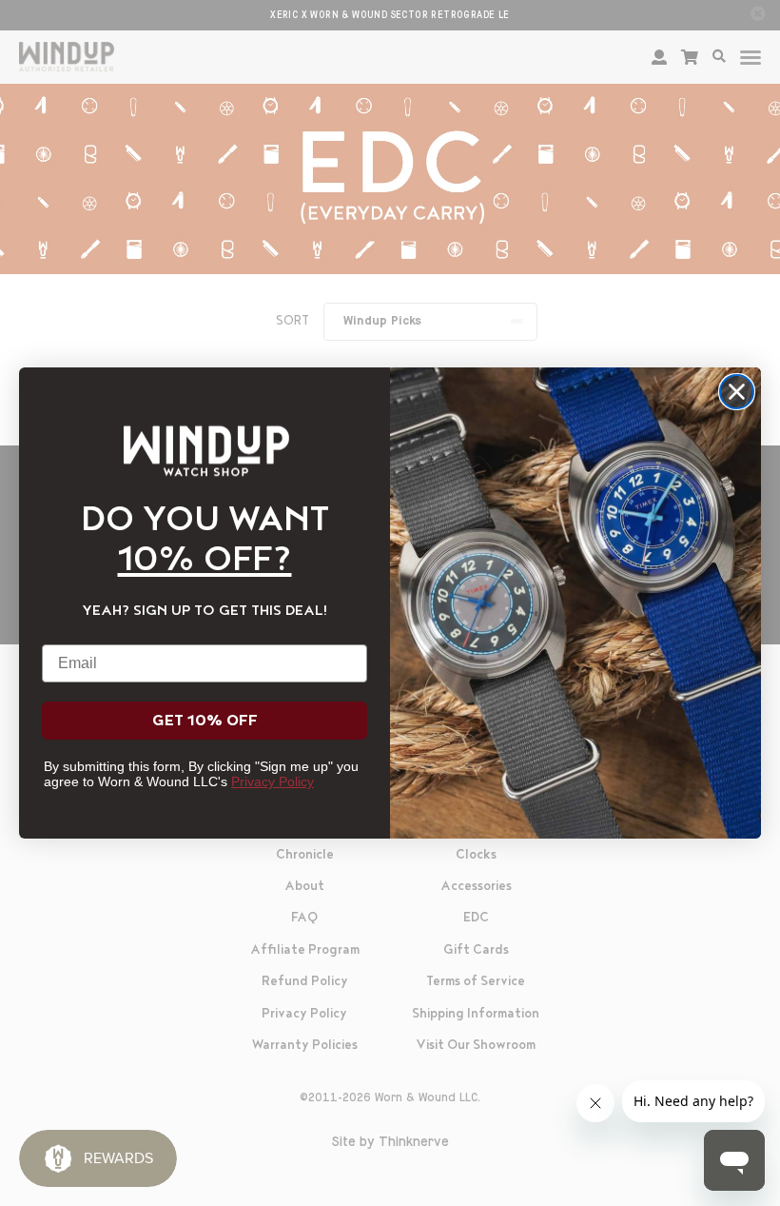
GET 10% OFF (205, 720)
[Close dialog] (736, 391)
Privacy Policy (272, 781)
